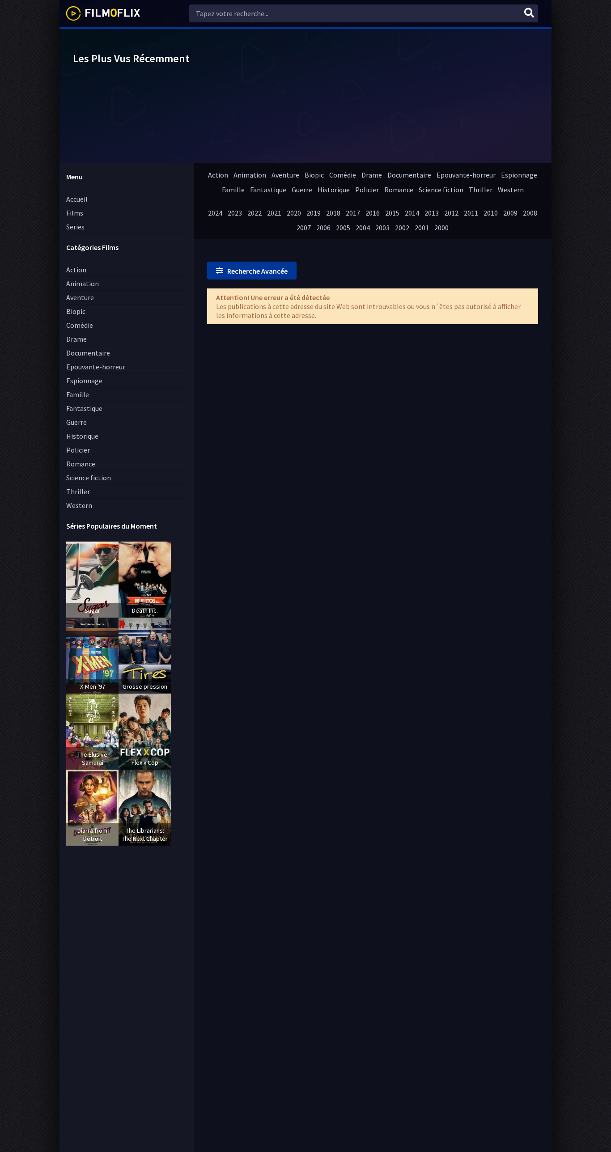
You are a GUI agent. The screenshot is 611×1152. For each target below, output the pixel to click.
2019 (313, 212)
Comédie (79, 325)
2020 (294, 212)
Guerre (76, 422)
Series (75, 226)
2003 (382, 227)
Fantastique (84, 408)
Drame (76, 339)
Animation (82, 283)
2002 (402, 227)
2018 (333, 212)
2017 (353, 212)
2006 (323, 227)
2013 (431, 212)
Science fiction (88, 477)
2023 (235, 212)
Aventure (80, 297)
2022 (254, 212)
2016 (372, 212)
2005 (343, 227)
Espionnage (84, 380)
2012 (451, 212)
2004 (363, 227)
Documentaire (88, 352)
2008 (530, 212)
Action (76, 269)
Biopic (75, 311)
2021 (274, 212)
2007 (304, 227)
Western (79, 505)
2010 (491, 212)
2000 (441, 227)
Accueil (77, 199)
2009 (510, 212)
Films (74, 212)
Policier (78, 449)
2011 (471, 212)
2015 (392, 212)
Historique (82, 436)
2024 (215, 212)
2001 (422, 227)
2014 (412, 212)
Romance (80, 463)
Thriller (78, 491)
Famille (77, 394)
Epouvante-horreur (95, 366)
